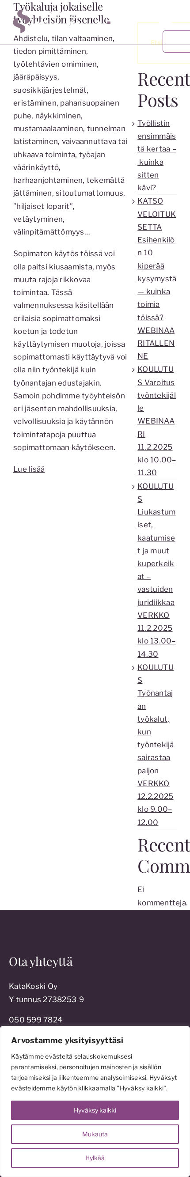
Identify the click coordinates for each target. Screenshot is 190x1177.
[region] (95, 1101)
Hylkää (95, 1158)
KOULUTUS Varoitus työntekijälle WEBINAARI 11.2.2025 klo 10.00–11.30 (156, 421)
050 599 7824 (35, 1019)
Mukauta (95, 1134)
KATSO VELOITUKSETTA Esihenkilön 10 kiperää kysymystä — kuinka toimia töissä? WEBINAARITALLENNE (156, 278)
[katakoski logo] (73, 10)
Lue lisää (29, 469)
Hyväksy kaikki (95, 1110)
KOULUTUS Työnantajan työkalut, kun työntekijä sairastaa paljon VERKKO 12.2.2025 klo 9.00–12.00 (155, 745)
